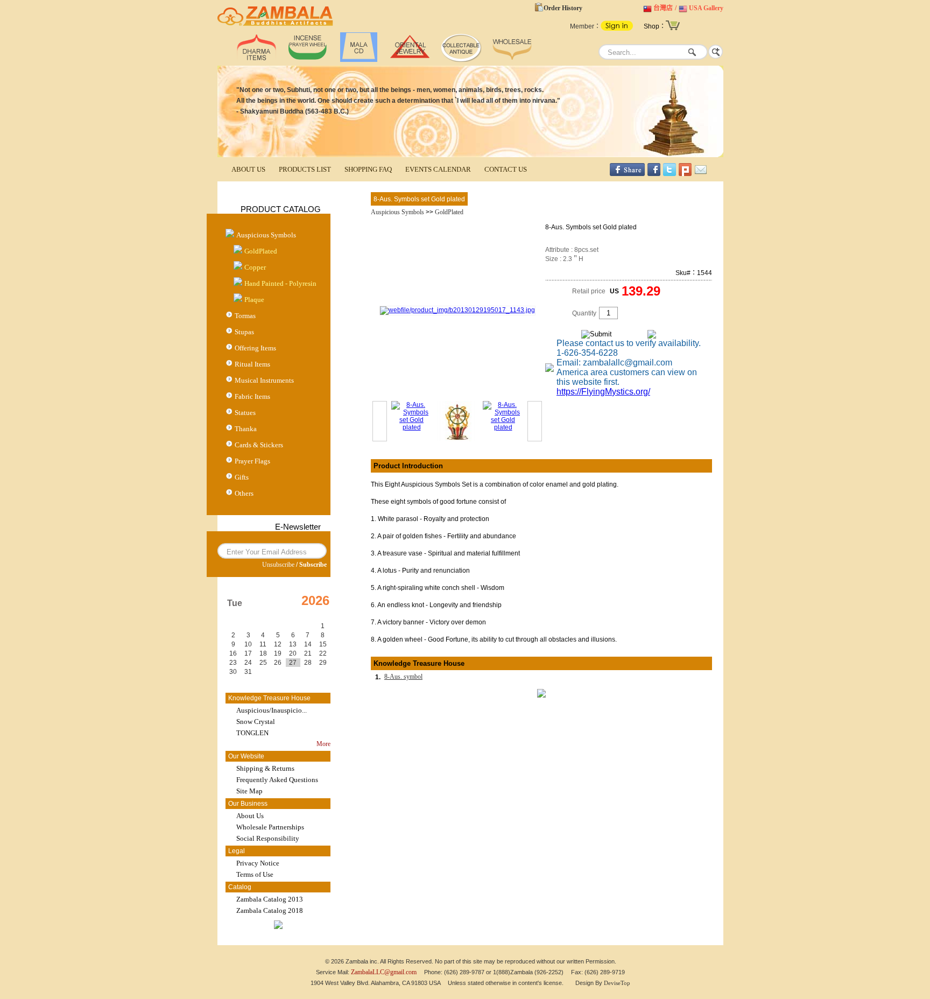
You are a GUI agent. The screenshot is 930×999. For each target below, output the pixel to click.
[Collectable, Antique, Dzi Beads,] (461, 60)
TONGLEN (252, 733)
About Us (250, 816)
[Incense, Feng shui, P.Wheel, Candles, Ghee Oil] (307, 60)
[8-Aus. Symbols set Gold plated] (457, 310)
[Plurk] (685, 174)
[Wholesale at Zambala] (512, 60)
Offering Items (255, 348)
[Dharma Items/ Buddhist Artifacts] (275, 26)
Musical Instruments (264, 380)
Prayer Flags (252, 461)
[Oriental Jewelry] (410, 60)
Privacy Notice (257, 863)
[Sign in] (617, 28)
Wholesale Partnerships (270, 827)
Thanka (246, 429)
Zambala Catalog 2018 (269, 910)
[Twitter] (669, 174)
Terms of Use (254, 874)
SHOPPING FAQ (368, 169)
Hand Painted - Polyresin (280, 283)
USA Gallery (706, 8)
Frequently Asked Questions (277, 780)
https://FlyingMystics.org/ (603, 391)
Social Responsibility (267, 838)
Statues (245, 413)
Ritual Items (252, 364)
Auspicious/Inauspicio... (271, 710)
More (323, 744)
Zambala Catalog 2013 (269, 899)
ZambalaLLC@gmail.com (384, 972)
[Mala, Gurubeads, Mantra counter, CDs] (359, 60)
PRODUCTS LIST (305, 169)
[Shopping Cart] (673, 29)
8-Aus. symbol (403, 676)
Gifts (242, 477)
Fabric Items (252, 396)
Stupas (244, 332)
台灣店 (663, 8)
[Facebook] (653, 174)
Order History (563, 8)
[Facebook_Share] (627, 174)
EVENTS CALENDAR (438, 169)
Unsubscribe (278, 564)
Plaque (254, 300)
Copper (255, 267)
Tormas (245, 316)
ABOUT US (248, 169)
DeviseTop (617, 983)
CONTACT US (505, 169)
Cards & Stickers (259, 445)
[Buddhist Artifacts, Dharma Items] (256, 60)
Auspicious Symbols (266, 235)
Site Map (249, 791)
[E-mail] (700, 174)
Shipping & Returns (265, 768)
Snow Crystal (255, 721)
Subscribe (313, 564)
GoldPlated (260, 251)
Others (244, 493)
